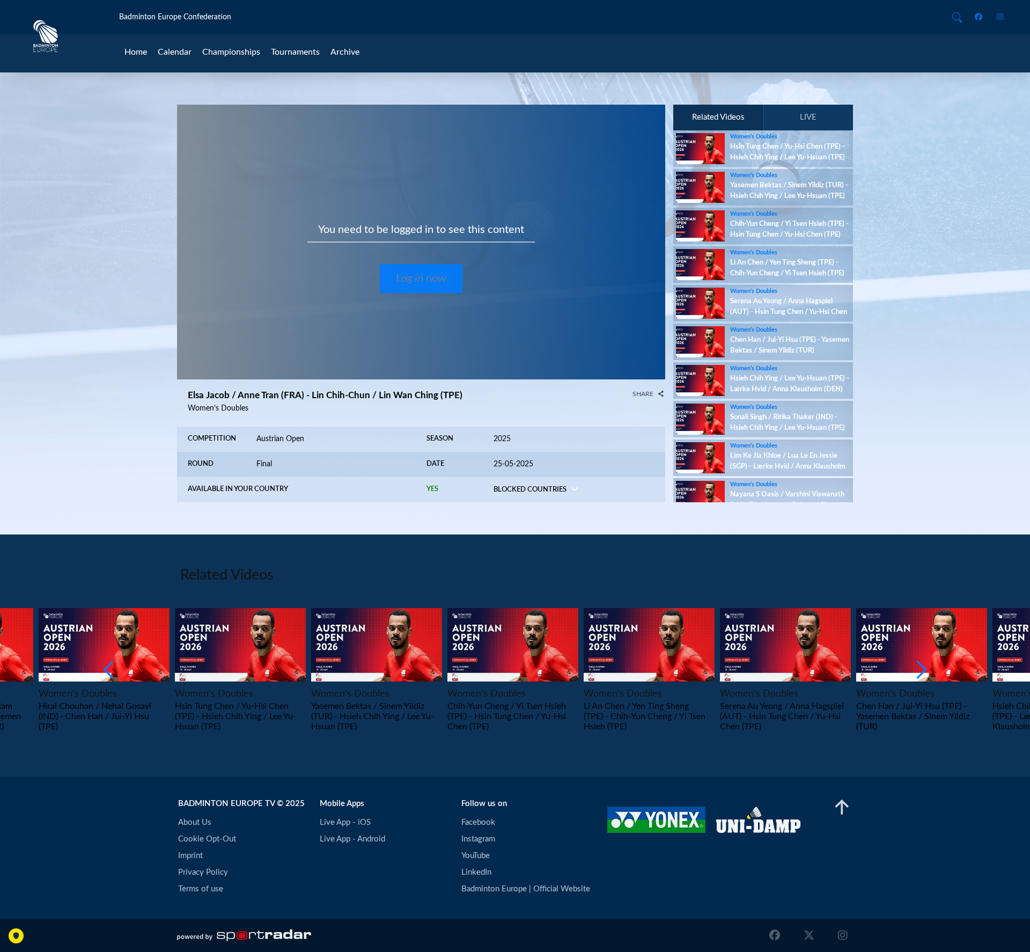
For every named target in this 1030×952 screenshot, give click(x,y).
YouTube (475, 856)
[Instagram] (996, 17)
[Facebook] (980, 17)
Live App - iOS (345, 822)
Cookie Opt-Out (207, 839)
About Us (194, 822)
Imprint (190, 856)
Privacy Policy (203, 872)
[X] (809, 935)
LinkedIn (476, 872)
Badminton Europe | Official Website (525, 889)
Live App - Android (352, 839)
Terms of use (200, 889)
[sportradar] (244, 935)
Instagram (478, 839)
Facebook (478, 822)
